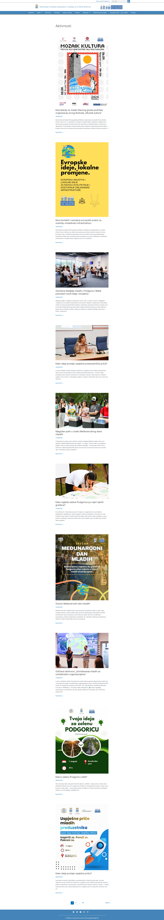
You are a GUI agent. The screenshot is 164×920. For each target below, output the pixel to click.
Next (108, 903)
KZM (38, 12)
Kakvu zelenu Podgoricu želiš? (71, 777)
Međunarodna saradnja (100, 12)
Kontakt (133, 12)
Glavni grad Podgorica (103, 1)
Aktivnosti (48, 12)
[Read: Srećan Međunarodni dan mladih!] (82, 567)
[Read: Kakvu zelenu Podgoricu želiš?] (82, 739)
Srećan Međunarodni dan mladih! (73, 603)
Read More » (59, 132)
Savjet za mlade (67, 12)
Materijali (85, 12)
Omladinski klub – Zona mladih (119, 12)
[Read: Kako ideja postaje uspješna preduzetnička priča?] (82, 342)
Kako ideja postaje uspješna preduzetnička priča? (81, 363)
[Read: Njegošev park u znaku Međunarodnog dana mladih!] (82, 410)
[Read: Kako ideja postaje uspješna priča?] (82, 837)
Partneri (77, 12)
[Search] (128, 1)
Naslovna (31, 12)
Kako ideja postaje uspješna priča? (74, 873)
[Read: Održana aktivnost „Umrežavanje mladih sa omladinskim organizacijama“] (82, 650)
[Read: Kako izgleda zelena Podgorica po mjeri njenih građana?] (82, 481)
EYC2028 (56, 12)
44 (83, 903)
